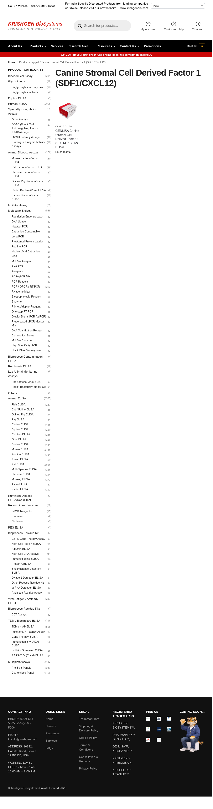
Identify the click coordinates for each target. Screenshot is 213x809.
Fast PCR (18, 266)
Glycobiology (16, 81)
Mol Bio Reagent (22, 261)
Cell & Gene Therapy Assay (28, 538)
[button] (196, 46)
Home (11, 62)
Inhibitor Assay (17, 205)
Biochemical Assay (20, 76)
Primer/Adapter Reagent (26, 306)
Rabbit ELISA (20, 489)
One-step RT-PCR (22, 311)
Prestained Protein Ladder (27, 241)
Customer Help (174, 29)
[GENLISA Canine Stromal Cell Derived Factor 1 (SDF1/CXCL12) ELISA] (67, 110)
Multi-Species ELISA (24, 469)
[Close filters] (52, 70)
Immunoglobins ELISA (25, 558)
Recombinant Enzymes (23, 505)
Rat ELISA (18, 464)
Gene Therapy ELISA (24, 636)
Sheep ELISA (20, 459)
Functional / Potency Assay (28, 631)
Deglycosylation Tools (25, 92)
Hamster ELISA (21, 474)
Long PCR (18, 236)
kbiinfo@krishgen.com (22, 739)
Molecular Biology (19, 210)
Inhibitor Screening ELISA (27, 650)
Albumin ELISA (21, 548)
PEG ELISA (15, 527)
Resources (53, 733)
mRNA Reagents (22, 511)
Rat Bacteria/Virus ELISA (27, 167)
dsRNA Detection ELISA (26, 587)
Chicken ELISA (21, 434)
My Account (148, 29)
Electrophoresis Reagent (26, 296)
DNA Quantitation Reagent (27, 330)
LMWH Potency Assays (26, 137)
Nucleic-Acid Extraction (26, 251)
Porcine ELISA (21, 454)
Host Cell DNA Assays (25, 553)
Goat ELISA (19, 439)
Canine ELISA (63, 126)
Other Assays (20, 119)
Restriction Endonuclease (27, 216)
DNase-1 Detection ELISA (27, 577)
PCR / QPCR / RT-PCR (26, 286)
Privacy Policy (88, 768)
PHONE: (14, 718)
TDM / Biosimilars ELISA (24, 620)
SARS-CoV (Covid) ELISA (27, 655)
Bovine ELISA (20, 444)
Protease (17, 516)
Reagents (17, 271)
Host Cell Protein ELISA (26, 543)
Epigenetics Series (23, 335)
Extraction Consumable (26, 231)
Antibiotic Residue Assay (27, 592)
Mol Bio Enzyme (22, 340)
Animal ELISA (17, 398)
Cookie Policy (88, 737)
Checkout (198, 29)
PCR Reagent (20, 281)
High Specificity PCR (24, 345)
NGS (14, 256)
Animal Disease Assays (23, 152)
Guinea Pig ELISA (23, 414)
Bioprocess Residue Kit (23, 533)
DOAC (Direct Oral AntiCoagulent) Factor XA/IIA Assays (25, 128)
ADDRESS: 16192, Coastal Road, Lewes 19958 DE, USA (22, 751)
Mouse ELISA (20, 449)
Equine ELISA (17, 98)
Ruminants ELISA (19, 366)
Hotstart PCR (20, 226)
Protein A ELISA (21, 563)
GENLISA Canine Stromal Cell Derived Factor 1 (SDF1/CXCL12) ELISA (67, 139)
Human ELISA (17, 103)
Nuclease (17, 521)
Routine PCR (19, 246)
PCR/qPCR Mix (21, 276)
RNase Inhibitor (21, 291)
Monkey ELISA (21, 479)
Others (12, 393)
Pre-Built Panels (21, 667)
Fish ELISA (19, 404)
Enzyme (17, 301)
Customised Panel (23, 672)
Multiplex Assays (19, 661)
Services (51, 740)
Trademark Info (89, 718)
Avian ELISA (19, 484)
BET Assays (19, 614)
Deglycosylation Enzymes (27, 87)
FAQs (49, 748)
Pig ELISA (18, 419)
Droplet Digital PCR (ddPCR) (29, 316)
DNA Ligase (19, 221)
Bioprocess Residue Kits (24, 608)
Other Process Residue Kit (28, 582)
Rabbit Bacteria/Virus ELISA (29, 190)
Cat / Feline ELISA (23, 409)
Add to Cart (68, 160)
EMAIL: (13, 734)
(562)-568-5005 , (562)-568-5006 (21, 723)
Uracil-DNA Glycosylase (26, 350)
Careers (51, 726)
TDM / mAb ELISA (23, 626)
